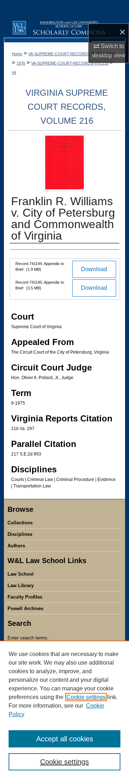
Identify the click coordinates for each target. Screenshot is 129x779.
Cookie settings (86, 697)
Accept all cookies (64, 739)
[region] (64, 710)
